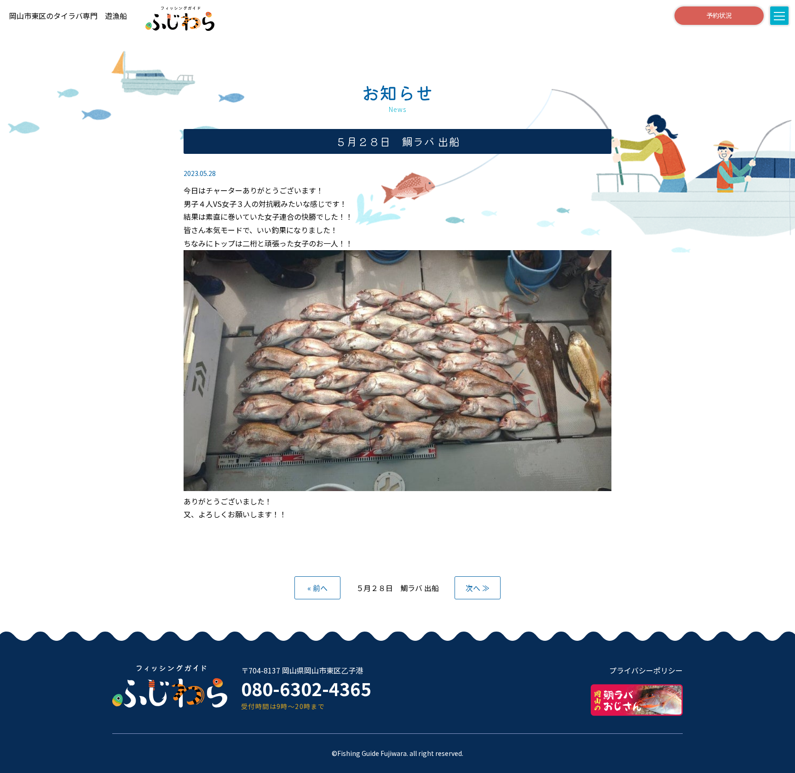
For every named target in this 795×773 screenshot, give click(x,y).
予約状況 (719, 15)
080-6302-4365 (306, 688)
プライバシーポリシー (646, 670)
